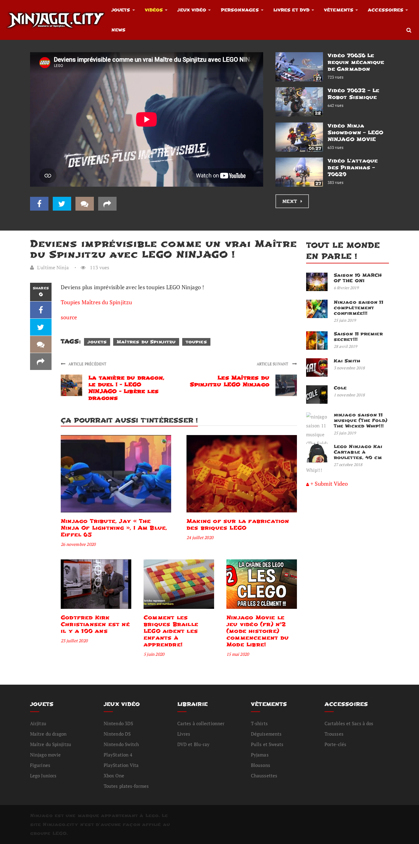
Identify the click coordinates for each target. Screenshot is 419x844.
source (69, 317)
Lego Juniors (43, 775)
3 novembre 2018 (349, 368)
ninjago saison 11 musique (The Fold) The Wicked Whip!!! (360, 420)
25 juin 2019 (345, 320)
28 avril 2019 (345, 346)
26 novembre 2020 (78, 544)
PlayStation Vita (121, 765)
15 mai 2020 (237, 654)
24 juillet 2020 (199, 537)
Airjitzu (38, 723)
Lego (152, 816)
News (118, 30)
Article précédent (87, 364)
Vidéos (154, 10)
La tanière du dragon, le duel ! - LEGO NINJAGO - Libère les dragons (126, 388)
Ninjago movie (45, 755)
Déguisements (266, 734)
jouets (97, 342)
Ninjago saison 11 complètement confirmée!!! (358, 307)
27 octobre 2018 (348, 464)
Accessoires (385, 10)
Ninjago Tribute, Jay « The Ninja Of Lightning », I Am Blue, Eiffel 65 (114, 528)
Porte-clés (335, 744)
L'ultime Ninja (53, 267)
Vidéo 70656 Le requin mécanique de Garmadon (356, 62)
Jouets (120, 10)
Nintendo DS (117, 734)
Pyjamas (260, 755)
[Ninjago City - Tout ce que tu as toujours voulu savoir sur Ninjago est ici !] (55, 19)
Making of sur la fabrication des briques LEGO (237, 524)
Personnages (240, 10)
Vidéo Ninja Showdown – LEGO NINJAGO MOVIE (356, 132)
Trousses (334, 734)
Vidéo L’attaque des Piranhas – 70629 (353, 167)
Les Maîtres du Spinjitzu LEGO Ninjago (229, 381)
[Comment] (84, 204)
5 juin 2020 (154, 654)
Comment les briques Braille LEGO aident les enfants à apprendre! (171, 631)
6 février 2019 (346, 287)
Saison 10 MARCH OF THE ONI (358, 278)
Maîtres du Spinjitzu (146, 342)
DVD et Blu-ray (193, 744)
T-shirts (259, 723)
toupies (196, 342)
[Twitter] (62, 204)
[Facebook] (39, 204)
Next (290, 201)
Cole (340, 388)
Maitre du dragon (48, 734)
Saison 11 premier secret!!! (358, 336)
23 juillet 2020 (74, 641)
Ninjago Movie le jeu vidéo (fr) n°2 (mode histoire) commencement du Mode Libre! (257, 631)
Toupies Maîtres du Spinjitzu (96, 302)
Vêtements (338, 10)
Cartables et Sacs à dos (349, 723)
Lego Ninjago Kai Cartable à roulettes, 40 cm (358, 452)
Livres (183, 734)
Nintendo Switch (121, 744)
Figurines (40, 765)
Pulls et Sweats (267, 744)
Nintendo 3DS (118, 723)
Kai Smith (347, 361)
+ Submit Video (329, 483)
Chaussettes (264, 775)
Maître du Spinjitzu (50, 744)
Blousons (260, 765)
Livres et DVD (291, 10)
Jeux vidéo (191, 10)
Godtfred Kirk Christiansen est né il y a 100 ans (95, 624)
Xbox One (114, 775)
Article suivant (273, 364)
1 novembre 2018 (349, 395)
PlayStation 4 (118, 755)
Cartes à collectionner (201, 723)
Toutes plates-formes (126, 786)
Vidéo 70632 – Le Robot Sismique (353, 93)
